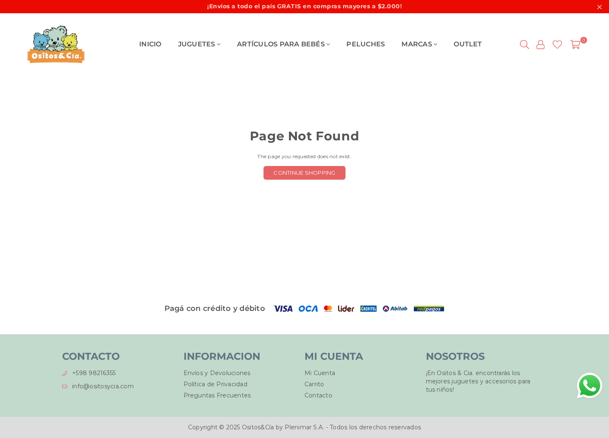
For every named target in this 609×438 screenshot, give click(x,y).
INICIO (150, 44)
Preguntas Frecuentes (217, 395)
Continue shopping (304, 172)
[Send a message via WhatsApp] (590, 386)
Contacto (318, 395)
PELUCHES (365, 44)
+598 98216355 (94, 373)
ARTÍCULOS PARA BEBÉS (281, 44)
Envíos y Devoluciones (217, 373)
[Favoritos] (557, 44)
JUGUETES (197, 44)
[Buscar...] (524, 44)
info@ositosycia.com (103, 386)
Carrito (314, 384)
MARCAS (417, 44)
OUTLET (468, 44)
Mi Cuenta (319, 373)
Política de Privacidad (215, 384)
